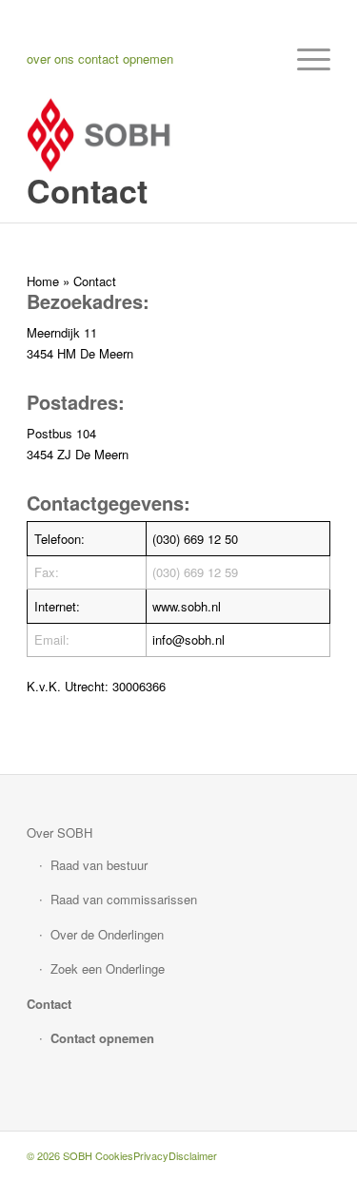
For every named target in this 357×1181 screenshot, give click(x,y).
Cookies (114, 1155)
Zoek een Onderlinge (107, 968)
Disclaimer (193, 1155)
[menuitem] (304, 59)
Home (43, 281)
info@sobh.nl (188, 639)
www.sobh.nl (186, 606)
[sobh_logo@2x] (148, 135)
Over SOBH (59, 832)
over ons (50, 58)
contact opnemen (125, 58)
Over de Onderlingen (107, 934)
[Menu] (304, 59)
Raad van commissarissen (123, 899)
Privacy (151, 1155)
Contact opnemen (102, 1038)
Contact (49, 1004)
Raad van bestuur (99, 865)
